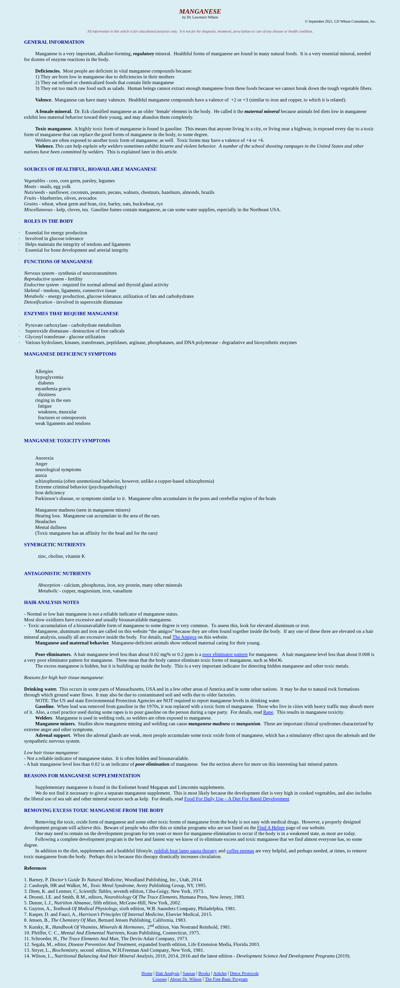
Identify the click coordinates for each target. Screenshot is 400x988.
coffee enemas (240, 851)
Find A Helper (271, 827)
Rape (268, 712)
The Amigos (184, 637)
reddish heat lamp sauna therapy (185, 851)
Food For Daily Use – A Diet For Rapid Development (236, 799)
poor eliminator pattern (225, 654)
